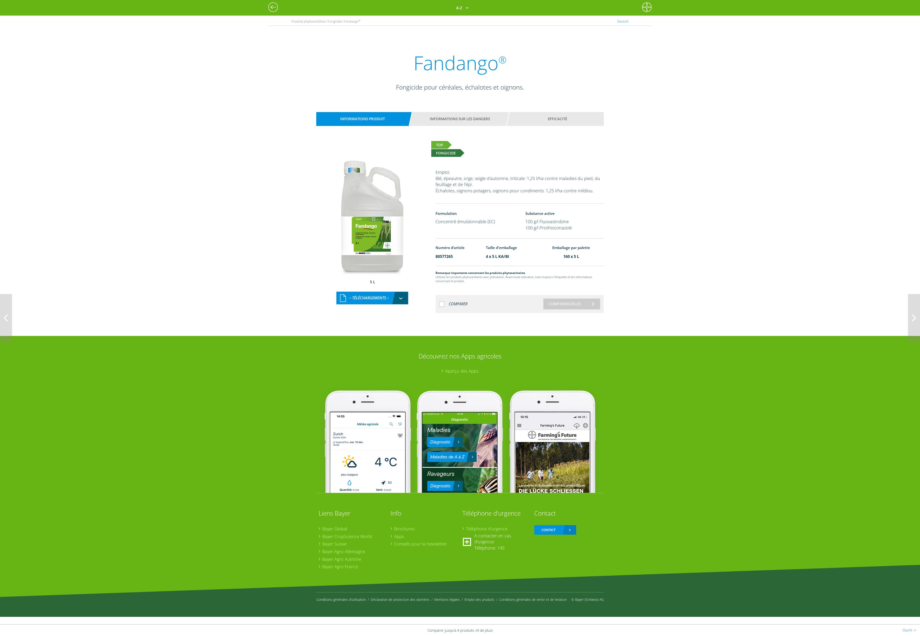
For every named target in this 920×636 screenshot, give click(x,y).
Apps (399, 536)
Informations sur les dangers (460, 118)
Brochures (404, 529)
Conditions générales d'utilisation (341, 599)
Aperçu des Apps (461, 371)
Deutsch (623, 21)
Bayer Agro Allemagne (343, 551)
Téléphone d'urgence (486, 529)
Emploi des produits (479, 599)
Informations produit (362, 118)
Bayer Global (334, 529)
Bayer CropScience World (347, 536)
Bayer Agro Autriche (341, 559)
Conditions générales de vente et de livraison (533, 599)
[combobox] (372, 298)
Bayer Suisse (334, 544)
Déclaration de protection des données (400, 599)
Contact (548, 530)
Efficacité (557, 118)
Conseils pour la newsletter (420, 544)
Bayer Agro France (340, 566)
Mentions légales (447, 599)
